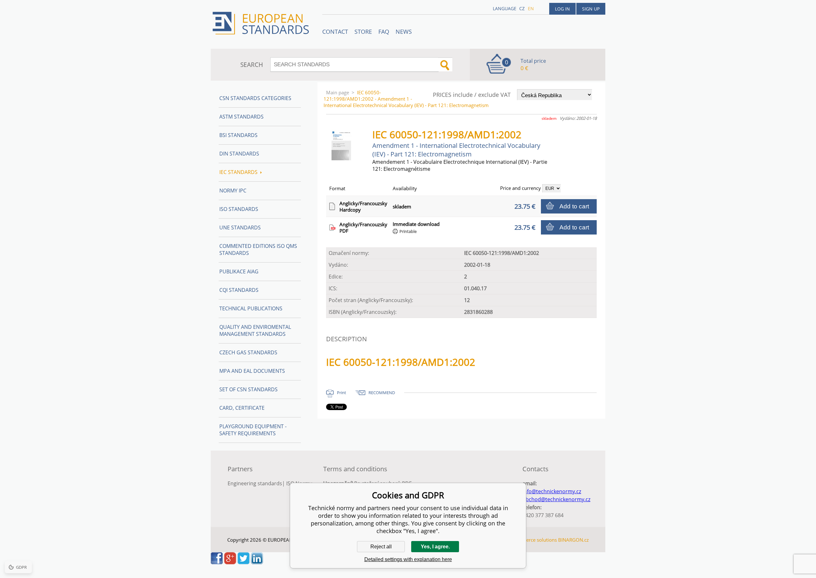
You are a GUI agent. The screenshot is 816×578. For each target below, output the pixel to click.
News (404, 31)
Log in (562, 9)
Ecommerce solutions (533, 540)
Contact (335, 31)
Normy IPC (232, 190)
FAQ (383, 31)
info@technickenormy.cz (551, 491)
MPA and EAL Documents (252, 370)
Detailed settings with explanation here (408, 559)
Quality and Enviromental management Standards (255, 330)
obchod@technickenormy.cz (556, 499)
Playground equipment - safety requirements (253, 430)
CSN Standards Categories (255, 98)
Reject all (381, 546)
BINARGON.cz (573, 540)
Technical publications (250, 308)
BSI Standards (238, 135)
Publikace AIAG (239, 271)
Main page (337, 92)
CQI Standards (239, 289)
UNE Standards (240, 227)
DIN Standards (239, 153)
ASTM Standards (241, 116)
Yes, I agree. (435, 546)
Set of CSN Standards (248, 389)
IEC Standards (238, 172)
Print (341, 392)
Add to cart (574, 206)
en (531, 8)
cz (522, 8)
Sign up (591, 9)
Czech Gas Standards (248, 352)
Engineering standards (255, 483)
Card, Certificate (242, 407)
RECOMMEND (381, 392)
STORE (363, 31)
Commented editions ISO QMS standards (258, 249)
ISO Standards (238, 209)
